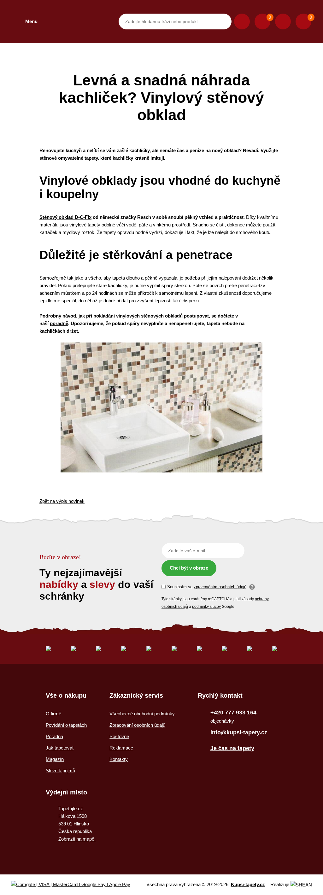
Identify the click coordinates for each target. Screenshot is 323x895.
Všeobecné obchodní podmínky (142, 713)
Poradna (54, 736)
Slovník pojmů (60, 770)
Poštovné (119, 736)
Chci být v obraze (189, 568)
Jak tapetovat (59, 747)
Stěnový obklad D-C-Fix (65, 217)
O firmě (53, 713)
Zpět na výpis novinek (62, 501)
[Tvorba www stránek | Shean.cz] (301, 884)
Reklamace (121, 747)
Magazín (55, 759)
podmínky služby (206, 606)
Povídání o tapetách (66, 725)
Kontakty (118, 759)
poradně (59, 323)
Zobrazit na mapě (77, 839)
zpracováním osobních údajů (220, 586)
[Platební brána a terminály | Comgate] (76, 885)
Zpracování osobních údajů (137, 725)
